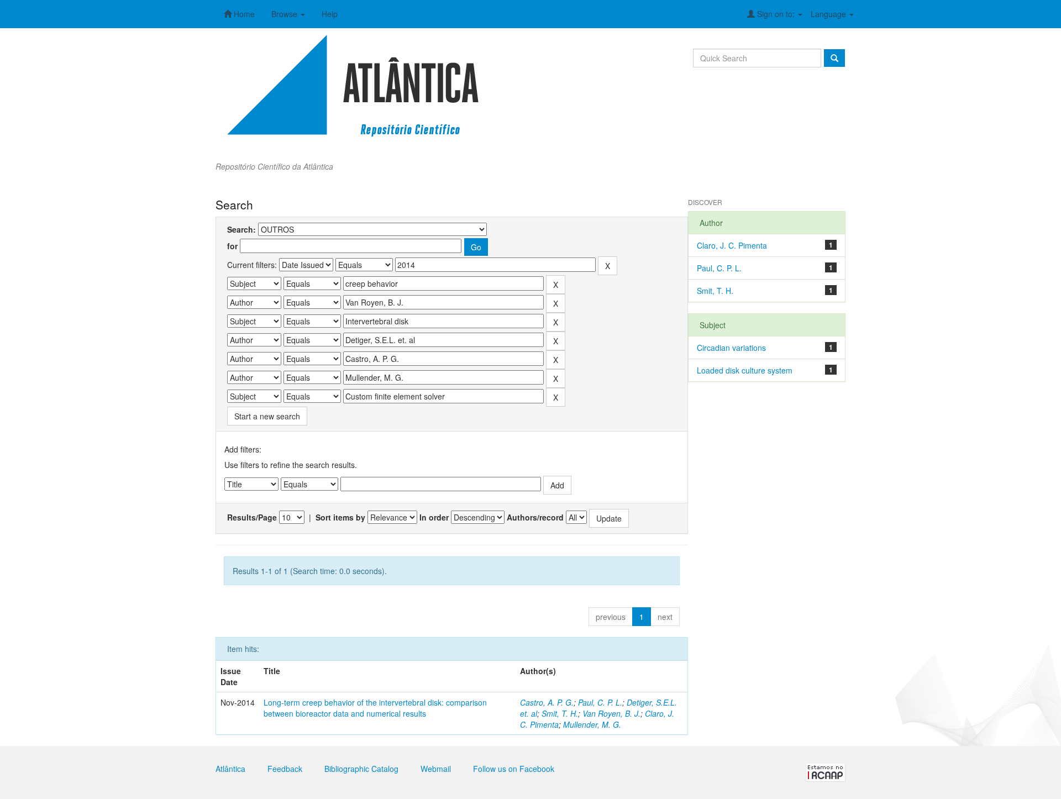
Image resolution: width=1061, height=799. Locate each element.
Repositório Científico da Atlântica (274, 166)
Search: (241, 229)
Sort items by (340, 517)
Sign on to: (776, 13)
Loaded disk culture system (744, 370)
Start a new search (267, 416)
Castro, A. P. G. (547, 702)
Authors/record (535, 517)
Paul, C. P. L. (600, 702)
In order (434, 517)
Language (829, 13)
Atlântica (230, 768)
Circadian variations (731, 347)
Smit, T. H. (560, 713)
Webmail (436, 768)
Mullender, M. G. (592, 724)
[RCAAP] (825, 771)
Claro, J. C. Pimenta (732, 245)
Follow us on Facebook (513, 768)
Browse (285, 13)
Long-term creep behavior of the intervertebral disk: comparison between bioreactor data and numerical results (375, 708)
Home (243, 13)
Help (330, 13)
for (232, 245)
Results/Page (252, 517)
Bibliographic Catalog (361, 768)
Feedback (284, 768)
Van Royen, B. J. (611, 713)
